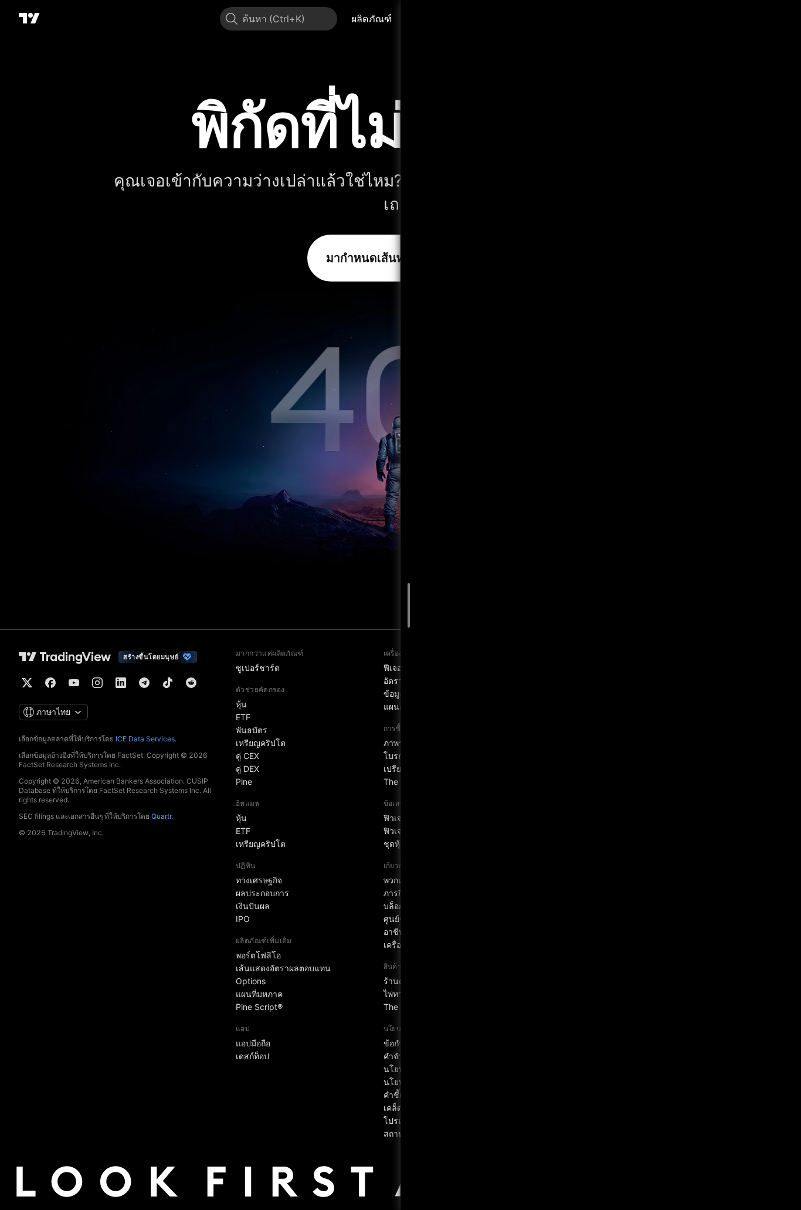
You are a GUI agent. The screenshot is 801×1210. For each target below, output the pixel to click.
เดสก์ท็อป (252, 1056)
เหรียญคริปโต (261, 743)
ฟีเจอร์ (394, 668)
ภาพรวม (398, 743)
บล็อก (393, 906)
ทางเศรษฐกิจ (259, 880)
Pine (244, 782)
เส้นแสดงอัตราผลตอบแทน (283, 968)
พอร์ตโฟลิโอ (258, 955)
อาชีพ (393, 932)
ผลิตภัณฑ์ (371, 19)
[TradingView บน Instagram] (97, 683)
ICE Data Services (145, 738)
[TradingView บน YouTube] (74, 683)
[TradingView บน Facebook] (50, 683)
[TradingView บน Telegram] (144, 683)
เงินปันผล (253, 906)
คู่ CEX (247, 756)
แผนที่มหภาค (259, 994)
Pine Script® (259, 1007)
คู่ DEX (247, 769)
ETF (243, 717)
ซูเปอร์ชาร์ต (258, 668)
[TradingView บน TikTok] (167, 683)
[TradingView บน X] (27, 683)
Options (251, 981)
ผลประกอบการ (262, 893)
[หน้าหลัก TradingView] (29, 19)
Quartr (161, 816)
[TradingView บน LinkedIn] (121, 683)
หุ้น (241, 704)
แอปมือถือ (253, 1043)
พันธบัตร (251, 730)
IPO (243, 919)
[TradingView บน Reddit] (191, 683)
